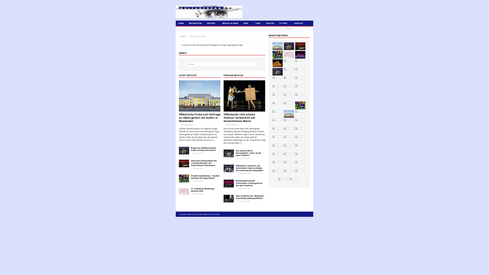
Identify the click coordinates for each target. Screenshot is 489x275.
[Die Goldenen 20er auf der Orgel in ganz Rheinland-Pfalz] (289, 156)
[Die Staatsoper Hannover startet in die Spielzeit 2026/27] (278, 63)
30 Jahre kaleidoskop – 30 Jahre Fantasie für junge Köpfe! (205, 177)
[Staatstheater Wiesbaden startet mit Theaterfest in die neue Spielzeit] (289, 97)
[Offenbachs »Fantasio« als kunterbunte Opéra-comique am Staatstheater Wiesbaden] (229, 168)
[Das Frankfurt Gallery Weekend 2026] (278, 97)
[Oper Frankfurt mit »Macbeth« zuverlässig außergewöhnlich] (229, 198)
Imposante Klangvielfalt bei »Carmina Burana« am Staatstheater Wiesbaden (204, 163)
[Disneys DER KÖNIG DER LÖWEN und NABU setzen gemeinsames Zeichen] (289, 148)
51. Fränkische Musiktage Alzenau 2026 (202, 189)
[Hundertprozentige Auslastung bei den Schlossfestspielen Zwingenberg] (300, 55)
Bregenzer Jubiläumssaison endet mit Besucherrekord (203, 149)
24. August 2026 (187, 124)
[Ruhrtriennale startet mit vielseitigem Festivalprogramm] (289, 139)
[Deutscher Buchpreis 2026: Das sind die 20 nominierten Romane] (300, 148)
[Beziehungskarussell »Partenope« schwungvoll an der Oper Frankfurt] (229, 183)
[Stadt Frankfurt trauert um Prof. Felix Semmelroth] (289, 164)
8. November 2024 (243, 158)
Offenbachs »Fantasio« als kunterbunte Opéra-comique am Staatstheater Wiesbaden (249, 167)
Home (181, 23)
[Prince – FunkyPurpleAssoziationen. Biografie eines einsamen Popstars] (278, 88)
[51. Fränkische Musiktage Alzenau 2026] (184, 191)
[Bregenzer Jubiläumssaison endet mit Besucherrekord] (184, 150)
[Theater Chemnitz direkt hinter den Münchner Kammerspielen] (278, 148)
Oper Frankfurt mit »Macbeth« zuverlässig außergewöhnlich (250, 197)
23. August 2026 (198, 153)
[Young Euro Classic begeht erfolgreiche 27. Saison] (300, 114)
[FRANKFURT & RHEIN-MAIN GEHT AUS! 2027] (300, 131)
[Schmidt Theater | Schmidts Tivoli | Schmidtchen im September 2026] (289, 122)
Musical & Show (230, 23)
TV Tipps (283, 23)
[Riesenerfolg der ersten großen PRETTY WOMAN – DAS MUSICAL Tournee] (289, 88)
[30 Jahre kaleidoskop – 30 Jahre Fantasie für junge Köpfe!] (184, 178)
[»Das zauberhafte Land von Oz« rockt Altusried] (278, 173)
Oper (245, 23)
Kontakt (298, 23)
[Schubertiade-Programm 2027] (278, 80)
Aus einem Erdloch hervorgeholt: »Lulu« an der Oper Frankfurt (248, 152)
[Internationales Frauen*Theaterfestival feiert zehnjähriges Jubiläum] (300, 122)
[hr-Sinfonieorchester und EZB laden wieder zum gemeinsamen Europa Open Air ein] (278, 164)
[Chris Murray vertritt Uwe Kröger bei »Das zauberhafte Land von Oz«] (283, 181)
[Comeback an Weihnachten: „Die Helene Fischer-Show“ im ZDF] (300, 63)
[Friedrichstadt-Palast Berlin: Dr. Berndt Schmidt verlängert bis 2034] (289, 131)
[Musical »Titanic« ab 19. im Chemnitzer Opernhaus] (278, 105)
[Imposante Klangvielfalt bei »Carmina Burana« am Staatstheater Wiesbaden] (184, 163)
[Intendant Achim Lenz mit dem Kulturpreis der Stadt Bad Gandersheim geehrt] (278, 131)
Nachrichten (195, 23)
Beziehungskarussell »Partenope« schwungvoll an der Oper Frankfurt (249, 183)
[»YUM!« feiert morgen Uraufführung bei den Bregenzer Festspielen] (300, 88)
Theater (270, 23)
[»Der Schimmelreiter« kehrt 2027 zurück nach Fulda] (300, 80)
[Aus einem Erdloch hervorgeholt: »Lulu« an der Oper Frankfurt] (229, 153)
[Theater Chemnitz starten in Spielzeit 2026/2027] (278, 139)
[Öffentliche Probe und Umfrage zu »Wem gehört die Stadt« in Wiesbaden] (200, 96)
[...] (213, 140)
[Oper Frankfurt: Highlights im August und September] (300, 139)
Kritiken (211, 23)
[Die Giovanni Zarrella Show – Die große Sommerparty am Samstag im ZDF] (289, 105)
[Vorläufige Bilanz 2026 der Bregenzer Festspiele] (278, 71)
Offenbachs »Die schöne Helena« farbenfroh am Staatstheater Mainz (239, 118)
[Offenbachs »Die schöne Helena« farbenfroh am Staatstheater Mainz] (244, 96)
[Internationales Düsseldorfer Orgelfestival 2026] (289, 173)
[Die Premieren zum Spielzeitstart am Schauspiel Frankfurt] (300, 97)
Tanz (257, 23)
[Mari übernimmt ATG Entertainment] (289, 80)
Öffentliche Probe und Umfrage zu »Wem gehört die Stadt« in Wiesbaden (199, 118)
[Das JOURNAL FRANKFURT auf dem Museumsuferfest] (278, 156)
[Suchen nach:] (297, 29)
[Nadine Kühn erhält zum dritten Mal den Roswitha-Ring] (300, 105)
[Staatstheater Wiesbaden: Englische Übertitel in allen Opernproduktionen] (289, 71)
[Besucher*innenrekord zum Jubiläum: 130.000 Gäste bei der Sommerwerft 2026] (300, 156)
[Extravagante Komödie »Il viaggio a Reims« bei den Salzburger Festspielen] (300, 173)
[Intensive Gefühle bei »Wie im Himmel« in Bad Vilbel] (278, 122)
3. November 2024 (232, 124)
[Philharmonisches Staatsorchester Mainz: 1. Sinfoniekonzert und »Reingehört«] (289, 63)
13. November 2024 (244, 188)
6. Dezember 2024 (243, 201)
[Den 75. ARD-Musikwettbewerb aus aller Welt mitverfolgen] (295, 181)
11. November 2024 (244, 173)
